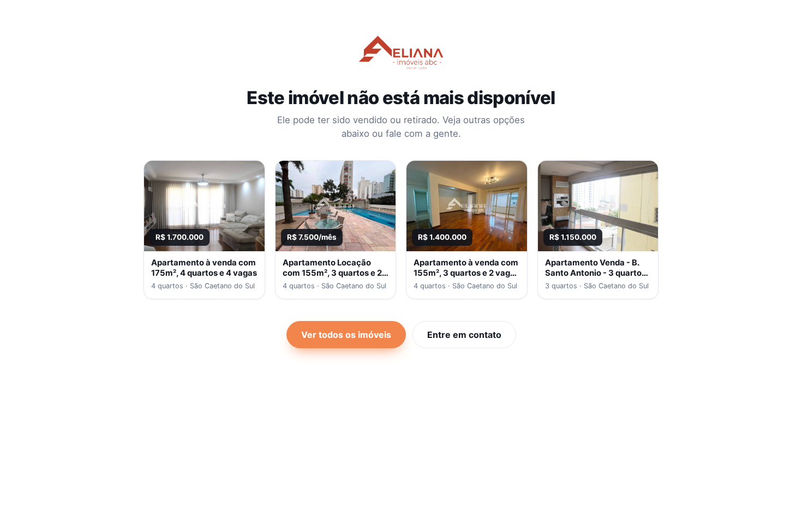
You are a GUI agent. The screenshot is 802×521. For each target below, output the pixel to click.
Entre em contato (464, 334)
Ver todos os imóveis (346, 334)
